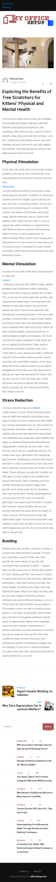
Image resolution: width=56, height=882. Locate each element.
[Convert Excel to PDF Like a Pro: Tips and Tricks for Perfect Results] (8, 809)
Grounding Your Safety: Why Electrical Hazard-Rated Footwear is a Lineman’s (34, 848)
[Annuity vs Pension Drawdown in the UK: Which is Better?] (8, 761)
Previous (21, 688)
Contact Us (7, 4)
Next (39, 702)
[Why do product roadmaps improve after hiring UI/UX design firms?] (8, 745)
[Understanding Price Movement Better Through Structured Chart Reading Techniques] (8, 824)
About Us (6, 7)
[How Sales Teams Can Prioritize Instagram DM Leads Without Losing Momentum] (8, 777)
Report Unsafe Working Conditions (35, 693)
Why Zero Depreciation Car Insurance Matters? (22, 707)
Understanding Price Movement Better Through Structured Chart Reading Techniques (32, 828)
